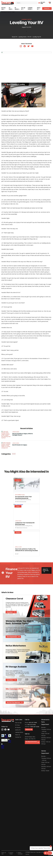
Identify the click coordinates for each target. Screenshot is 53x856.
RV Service (18, 727)
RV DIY (29, 36)
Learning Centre (22, 36)
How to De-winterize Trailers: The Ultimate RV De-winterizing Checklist (26, 549)
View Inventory (11, 657)
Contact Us (46, 8)
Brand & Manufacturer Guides (22, 525)
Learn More (10, 680)
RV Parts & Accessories (20, 501)
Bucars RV (14, 36)
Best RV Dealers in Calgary (19, 445)
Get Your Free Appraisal (13, 702)
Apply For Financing (45, 569)
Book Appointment (12, 636)
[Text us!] (47, 853)
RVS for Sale (18, 722)
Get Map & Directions (31, 742)
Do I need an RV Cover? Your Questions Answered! (23, 497)
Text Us (28, 729)
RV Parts (17, 725)
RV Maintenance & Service (25, 499)
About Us (17, 734)
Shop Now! (10, 612)
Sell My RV (18, 730)
